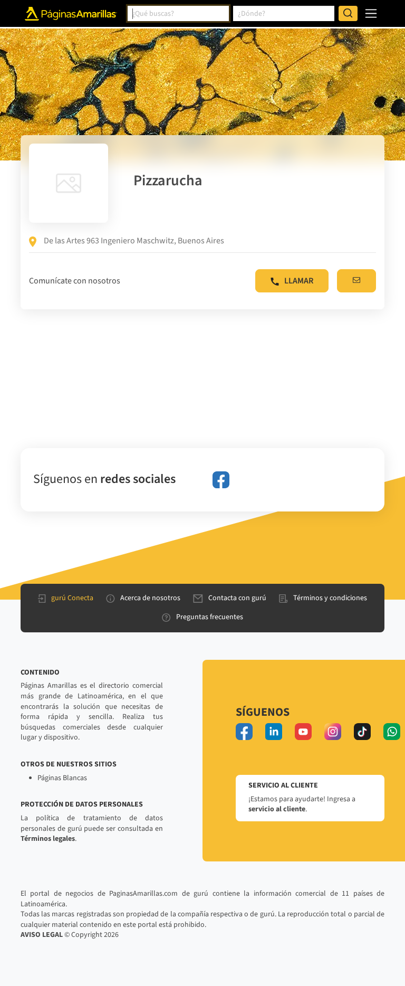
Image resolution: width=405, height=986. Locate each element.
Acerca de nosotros (150, 598)
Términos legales (48, 838)
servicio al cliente (276, 809)
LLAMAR (298, 281)
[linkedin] (273, 731)
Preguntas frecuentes (209, 617)
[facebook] (221, 479)
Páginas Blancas (62, 778)
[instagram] (332, 731)
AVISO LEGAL (42, 935)
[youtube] (303, 731)
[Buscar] (348, 14)
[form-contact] (356, 280)
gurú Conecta (72, 598)
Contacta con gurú (237, 598)
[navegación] (371, 13)
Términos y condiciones (330, 598)
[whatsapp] (391, 731)
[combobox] (178, 14)
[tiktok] (362, 731)
